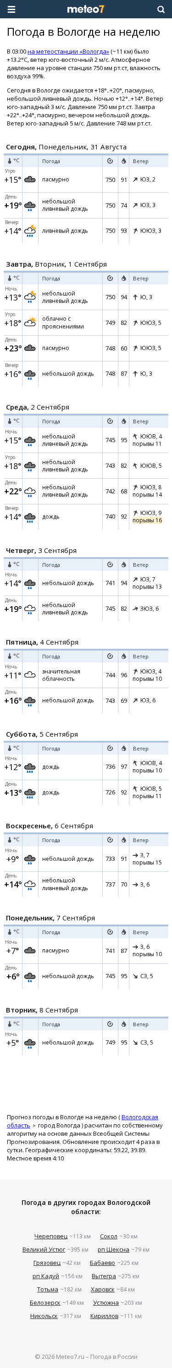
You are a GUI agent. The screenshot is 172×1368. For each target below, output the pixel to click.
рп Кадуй (46, 1276)
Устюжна (106, 1302)
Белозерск (45, 1302)
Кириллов (104, 1316)
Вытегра (104, 1276)
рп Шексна (113, 1249)
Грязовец (47, 1263)
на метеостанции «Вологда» (68, 51)
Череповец (50, 1236)
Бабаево (102, 1263)
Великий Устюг (43, 1249)
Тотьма (47, 1289)
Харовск (103, 1289)
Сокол (108, 1236)
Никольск (44, 1316)
